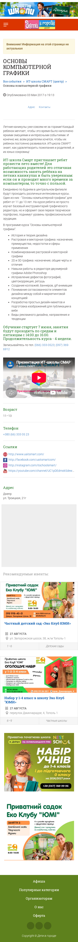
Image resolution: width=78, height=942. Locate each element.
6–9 (9, 720)
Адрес (31, 107)
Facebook (30, 925)
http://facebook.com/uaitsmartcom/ (32, 459)
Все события (12, 81)
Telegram (47, 925)
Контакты (44, 107)
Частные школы (56, 720)
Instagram (39, 925)
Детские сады (55, 646)
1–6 (9, 646)
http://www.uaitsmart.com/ (26, 454)
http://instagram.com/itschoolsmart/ (33, 465)
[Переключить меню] (6, 24)
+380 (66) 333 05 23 (16, 434)
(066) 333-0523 (44, 345)
